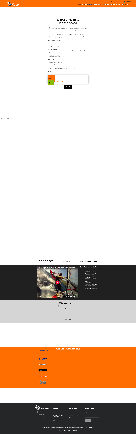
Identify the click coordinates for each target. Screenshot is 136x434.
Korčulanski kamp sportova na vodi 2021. (59, 413)
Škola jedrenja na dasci (73, 415)
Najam (70, 417)
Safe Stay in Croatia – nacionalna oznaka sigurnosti (59, 416)
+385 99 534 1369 (62, 305)
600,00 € (51, 78)
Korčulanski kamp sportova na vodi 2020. (59, 420)
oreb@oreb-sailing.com (63, 308)
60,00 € (51, 82)
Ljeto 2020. (55, 422)
